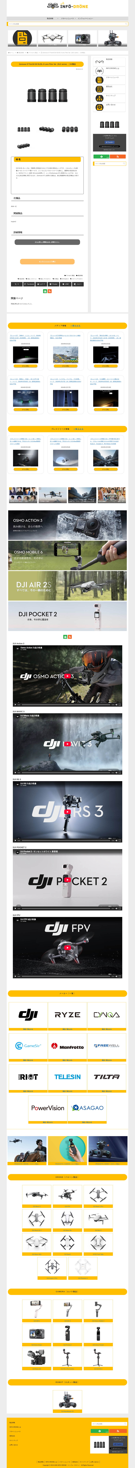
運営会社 (12, 1436)
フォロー (110, 142)
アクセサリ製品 (70, 275)
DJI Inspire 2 (65, 279)
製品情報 (80, 275)
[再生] (15, 705)
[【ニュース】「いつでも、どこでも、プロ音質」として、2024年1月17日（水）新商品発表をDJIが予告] (65, 398)
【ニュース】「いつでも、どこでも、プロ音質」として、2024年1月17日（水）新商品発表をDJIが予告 (65, 381)
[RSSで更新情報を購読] (50, 291)
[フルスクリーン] (120, 705)
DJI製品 (56, 279)
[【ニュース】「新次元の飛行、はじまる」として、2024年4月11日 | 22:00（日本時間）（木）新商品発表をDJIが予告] (106, 354)
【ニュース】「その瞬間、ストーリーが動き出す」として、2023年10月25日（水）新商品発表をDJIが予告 (105, 381)
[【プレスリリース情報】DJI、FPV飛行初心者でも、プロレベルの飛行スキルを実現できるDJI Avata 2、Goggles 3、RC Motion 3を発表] (106, 458)
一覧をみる (76, 326)
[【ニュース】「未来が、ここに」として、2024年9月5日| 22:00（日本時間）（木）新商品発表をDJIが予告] (25, 354)
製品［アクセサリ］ (45, 279)
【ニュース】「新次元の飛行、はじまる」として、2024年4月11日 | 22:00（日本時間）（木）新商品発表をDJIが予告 (105, 338)
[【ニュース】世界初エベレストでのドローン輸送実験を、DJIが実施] (65, 354)
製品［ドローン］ (32, 279)
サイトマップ (13, 1440)
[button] (126, 24)
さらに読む (25, 366)
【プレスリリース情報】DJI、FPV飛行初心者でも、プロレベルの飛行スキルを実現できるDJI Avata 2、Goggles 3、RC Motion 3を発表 (105, 441)
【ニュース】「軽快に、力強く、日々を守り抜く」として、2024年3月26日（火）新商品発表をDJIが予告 (25, 381)
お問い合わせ (13, 1445)
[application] (67, 676)
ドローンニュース (15, 1431)
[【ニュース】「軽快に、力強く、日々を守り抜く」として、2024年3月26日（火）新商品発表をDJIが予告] (25, 398)
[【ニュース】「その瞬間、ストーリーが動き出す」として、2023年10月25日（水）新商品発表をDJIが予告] (106, 398)
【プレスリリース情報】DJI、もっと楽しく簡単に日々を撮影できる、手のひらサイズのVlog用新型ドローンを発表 (25, 441)
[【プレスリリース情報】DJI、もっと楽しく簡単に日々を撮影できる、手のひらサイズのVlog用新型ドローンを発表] (25, 458)
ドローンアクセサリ (77, 279)
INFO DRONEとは (15, 1427)
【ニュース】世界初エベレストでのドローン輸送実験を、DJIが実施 (65, 337)
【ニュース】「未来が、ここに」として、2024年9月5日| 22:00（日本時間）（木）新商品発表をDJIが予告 (25, 338)
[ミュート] (117, 705)
